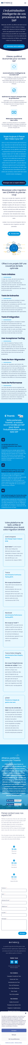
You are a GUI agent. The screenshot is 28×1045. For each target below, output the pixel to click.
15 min (14, 849)
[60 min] (14, 874)
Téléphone (4, 906)
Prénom (3, 888)
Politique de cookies (9, 1042)
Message (3, 918)
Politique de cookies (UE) (14, 966)
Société (3, 912)
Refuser (14, 1034)
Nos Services (14, 999)
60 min (14, 877)
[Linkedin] (12, 962)
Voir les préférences (14, 1039)
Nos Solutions (14, 973)
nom (2, 894)
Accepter (14, 1030)
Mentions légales (18, 1042)
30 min (14, 863)
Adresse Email (5, 900)
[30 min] (14, 860)
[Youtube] (16, 962)
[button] (25, 1013)
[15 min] (14, 847)
